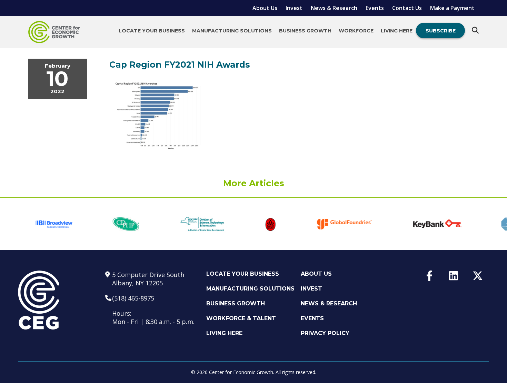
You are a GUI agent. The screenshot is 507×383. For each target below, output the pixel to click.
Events (375, 8)
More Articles (253, 183)
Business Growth (305, 31)
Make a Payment (452, 8)
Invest (294, 8)
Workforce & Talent (241, 318)
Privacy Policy (325, 333)
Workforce (356, 31)
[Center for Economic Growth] (54, 32)
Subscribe (441, 31)
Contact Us (407, 8)
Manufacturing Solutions (232, 31)
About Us (264, 8)
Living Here (396, 31)
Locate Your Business (152, 31)
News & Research (334, 8)
